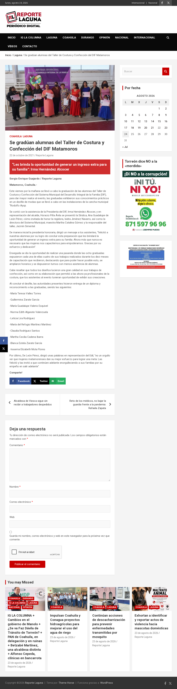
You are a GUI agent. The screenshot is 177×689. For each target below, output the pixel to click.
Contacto (29, 46)
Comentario (17, 445)
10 (125, 121)
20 (145, 127)
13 (145, 121)
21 (152, 127)
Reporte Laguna (44, 155)
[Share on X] (4, 348)
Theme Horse (66, 682)
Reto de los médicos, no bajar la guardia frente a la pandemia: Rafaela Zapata (87, 404)
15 (159, 121)
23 (166, 127)
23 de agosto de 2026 (19, 662)
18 (132, 127)
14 (152, 121)
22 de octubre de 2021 (22, 155)
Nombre (15, 486)
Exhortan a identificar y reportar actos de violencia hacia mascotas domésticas (151, 621)
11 (132, 121)
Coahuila (69, 37)
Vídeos (12, 46)
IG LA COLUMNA (31, 37)
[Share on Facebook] (4, 340)
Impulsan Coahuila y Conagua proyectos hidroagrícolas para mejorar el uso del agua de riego (65, 624)
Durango (87, 37)
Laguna (51, 37)
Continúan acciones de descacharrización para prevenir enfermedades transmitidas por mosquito (108, 626)
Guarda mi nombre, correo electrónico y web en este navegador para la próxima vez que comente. (60, 537)
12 (139, 121)
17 (125, 127)
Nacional (152, 3)
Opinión (104, 37)
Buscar (165, 71)
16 (166, 121)
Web (12, 517)
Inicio (12, 37)
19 (139, 127)
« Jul (125, 146)
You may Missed (21, 582)
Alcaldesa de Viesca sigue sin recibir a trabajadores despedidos (33, 402)
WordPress (106, 682)
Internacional (138, 3)
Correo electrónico (21, 501)
